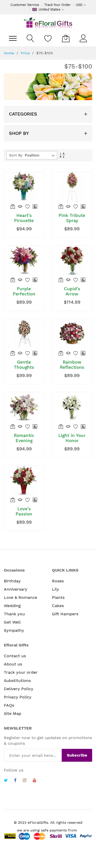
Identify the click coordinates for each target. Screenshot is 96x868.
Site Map (12, 713)
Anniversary (15, 589)
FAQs (9, 705)
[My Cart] (66, 38)
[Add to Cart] (13, 206)
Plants (58, 597)
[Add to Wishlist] (27, 206)
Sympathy (14, 630)
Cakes (58, 605)
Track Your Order (57, 5)
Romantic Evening (24, 438)
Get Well (12, 622)
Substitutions (17, 680)
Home (9, 53)
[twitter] (6, 780)
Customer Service (24, 5)
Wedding (12, 605)
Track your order (21, 672)
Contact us (15, 655)
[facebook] (15, 780)
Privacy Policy (17, 697)
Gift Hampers (65, 613)
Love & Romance (20, 597)
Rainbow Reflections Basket (72, 367)
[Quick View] (20, 206)
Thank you (14, 613)
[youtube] (34, 780)
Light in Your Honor (72, 438)
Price (26, 53)
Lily (55, 589)
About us (13, 664)
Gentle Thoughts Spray (24, 367)
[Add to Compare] (35, 206)
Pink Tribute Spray (72, 218)
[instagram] (24, 780)
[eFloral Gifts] (48, 22)
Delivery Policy (18, 688)
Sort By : (17, 155)
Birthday (12, 580)
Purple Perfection (24, 291)
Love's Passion (24, 511)
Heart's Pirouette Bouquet (24, 220)
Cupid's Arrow (72, 291)
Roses (58, 580)
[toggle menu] (13, 38)
